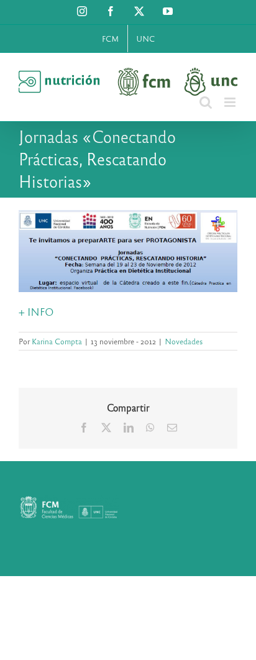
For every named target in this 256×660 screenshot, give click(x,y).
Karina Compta (57, 341)
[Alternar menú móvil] (230, 102)
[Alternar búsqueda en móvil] (205, 102)
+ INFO (36, 311)
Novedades (184, 341)
